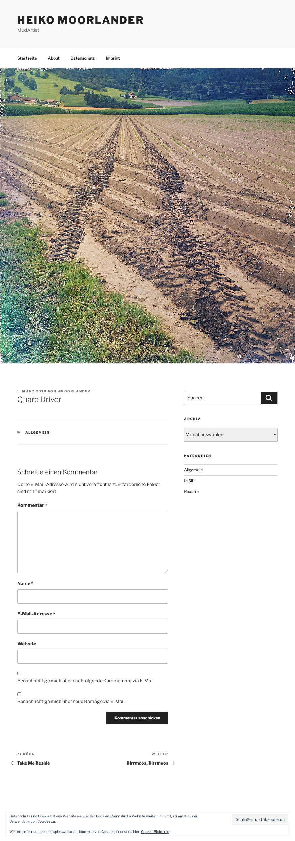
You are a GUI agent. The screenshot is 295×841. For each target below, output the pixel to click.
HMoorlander (74, 391)
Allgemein (37, 432)
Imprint (113, 58)
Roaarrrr (191, 491)
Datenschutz (83, 58)
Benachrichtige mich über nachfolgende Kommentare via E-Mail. (85, 680)
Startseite (27, 58)
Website (26, 644)
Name (25, 583)
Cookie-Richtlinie (155, 831)
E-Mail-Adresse (36, 614)
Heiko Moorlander (80, 20)
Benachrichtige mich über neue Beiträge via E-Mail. (71, 701)
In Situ (190, 480)
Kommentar (32, 505)
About (54, 58)
